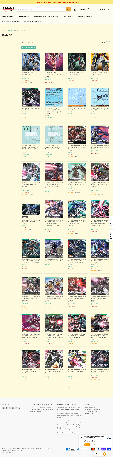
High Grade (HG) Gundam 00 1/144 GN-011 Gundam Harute (77, 371)
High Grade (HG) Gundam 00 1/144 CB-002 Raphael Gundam (31, 184)
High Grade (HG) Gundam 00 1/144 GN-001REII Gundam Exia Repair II (100, 261)
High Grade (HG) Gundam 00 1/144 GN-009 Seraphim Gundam (31, 371)
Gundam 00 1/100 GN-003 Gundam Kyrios (99, 73)
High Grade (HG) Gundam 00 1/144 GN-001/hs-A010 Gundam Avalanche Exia (77, 261)
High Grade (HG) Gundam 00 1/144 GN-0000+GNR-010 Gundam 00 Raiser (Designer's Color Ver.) (54, 222)
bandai (10, 30)
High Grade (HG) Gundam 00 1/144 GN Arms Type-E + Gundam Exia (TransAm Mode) (54, 185)
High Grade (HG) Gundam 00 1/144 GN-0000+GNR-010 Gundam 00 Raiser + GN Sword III (77, 222)
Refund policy (16, 448)
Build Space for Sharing (10, 21)
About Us (38, 448)
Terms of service (6, 448)
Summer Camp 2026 (68, 16)
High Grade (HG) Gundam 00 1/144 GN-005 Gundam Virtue (100, 298)
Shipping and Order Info (28, 448)
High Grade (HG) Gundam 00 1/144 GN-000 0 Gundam (77, 183)
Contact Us (46, 448)
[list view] (109, 42)
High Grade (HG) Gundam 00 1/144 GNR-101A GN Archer (100, 370)
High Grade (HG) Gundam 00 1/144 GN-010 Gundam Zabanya (54, 371)
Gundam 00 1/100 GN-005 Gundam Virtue (30, 109)
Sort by (23, 42)
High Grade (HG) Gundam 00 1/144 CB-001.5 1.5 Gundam (100, 146)
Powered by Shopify (7, 452)
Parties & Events (53, 16)
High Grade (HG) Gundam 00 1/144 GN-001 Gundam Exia (54, 260)
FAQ (52, 448)
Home (4, 30)
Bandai (24, 76)
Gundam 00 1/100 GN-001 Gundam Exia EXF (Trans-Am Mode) (53, 74)
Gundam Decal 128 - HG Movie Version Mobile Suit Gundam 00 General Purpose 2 (54, 147)
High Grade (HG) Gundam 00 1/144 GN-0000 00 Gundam (31, 221)
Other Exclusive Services (31, 21)
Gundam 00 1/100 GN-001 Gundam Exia (30, 73)
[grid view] (107, 42)
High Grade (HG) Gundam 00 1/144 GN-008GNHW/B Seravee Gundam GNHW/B (100, 335)
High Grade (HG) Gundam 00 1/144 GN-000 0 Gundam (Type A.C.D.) (100, 184)
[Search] (68, 9)
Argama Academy (39, 16)
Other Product (24, 16)
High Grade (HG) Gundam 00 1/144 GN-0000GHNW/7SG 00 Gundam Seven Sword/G (31, 261)
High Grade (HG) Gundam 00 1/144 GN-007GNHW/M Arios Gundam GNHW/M (77, 335)
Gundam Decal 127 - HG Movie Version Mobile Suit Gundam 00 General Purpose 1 (31, 147)
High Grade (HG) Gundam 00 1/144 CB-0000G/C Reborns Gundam (77, 147)
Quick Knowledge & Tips (85, 16)
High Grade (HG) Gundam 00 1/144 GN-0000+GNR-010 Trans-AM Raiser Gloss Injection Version (100, 222)
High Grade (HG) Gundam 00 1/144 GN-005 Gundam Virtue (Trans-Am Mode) (31, 335)
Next (70, 387)
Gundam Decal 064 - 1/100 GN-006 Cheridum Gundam (76, 109)
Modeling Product (8, 16)
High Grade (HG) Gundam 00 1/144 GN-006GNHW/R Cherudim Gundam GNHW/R (54, 335)
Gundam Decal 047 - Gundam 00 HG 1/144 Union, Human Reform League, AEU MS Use (54, 110)
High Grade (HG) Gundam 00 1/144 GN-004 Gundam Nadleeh (77, 298)
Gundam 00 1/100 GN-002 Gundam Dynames (76, 73)
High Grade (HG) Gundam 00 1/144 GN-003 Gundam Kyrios (54, 298)
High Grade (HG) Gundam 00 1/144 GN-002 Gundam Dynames (31, 298)
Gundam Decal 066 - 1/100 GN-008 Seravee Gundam (99, 109)
